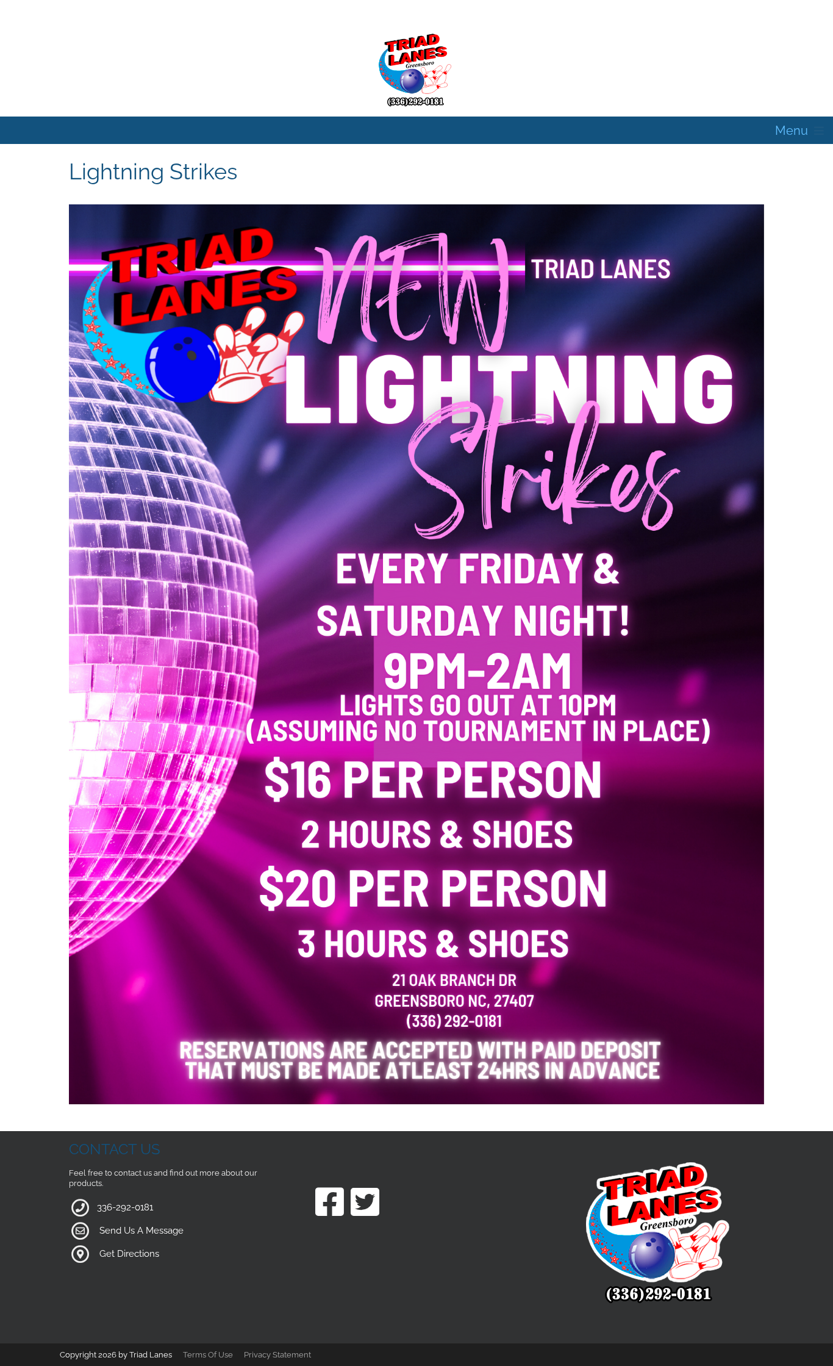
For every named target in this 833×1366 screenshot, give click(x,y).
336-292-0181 (125, 1207)
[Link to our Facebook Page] (329, 1203)
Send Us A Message (141, 1230)
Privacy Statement (277, 1354)
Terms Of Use (208, 1354)
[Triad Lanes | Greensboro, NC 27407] (416, 69)
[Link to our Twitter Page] (365, 1203)
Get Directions (129, 1253)
